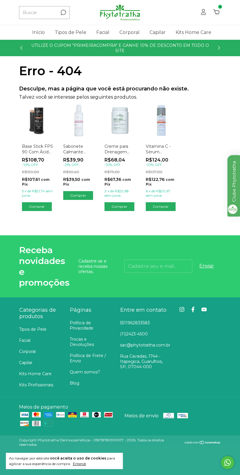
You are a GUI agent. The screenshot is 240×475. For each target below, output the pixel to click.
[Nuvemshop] (202, 443)
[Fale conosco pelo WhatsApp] (227, 462)
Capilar (158, 32)
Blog (74, 383)
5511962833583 (135, 322)
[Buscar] (62, 12)
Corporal (129, 32)
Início (38, 32)
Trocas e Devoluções (82, 342)
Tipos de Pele (70, 32)
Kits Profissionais (36, 384)
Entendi (79, 464)
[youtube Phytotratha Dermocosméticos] (204, 309)
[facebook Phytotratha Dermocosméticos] (193, 309)
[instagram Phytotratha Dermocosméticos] (182, 309)
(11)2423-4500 (134, 334)
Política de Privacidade (81, 325)
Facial (102, 32)
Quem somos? (85, 372)
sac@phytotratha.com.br (145, 345)
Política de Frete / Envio (88, 358)
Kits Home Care (193, 32)
